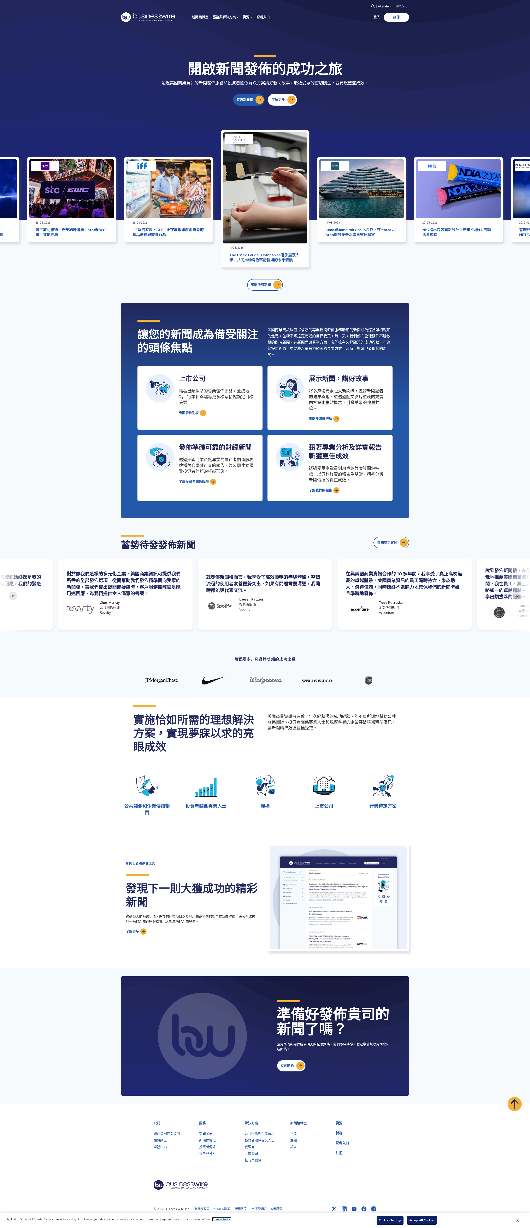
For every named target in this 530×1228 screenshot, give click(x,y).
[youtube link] (354, 1209)
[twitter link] (334, 1209)
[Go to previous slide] (13, 596)
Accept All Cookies (422, 1220)
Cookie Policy (222, 1219)
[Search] (373, 6)
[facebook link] (363, 1208)
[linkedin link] (344, 1208)
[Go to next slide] (517, 596)
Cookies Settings (390, 1220)
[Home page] (148, 17)
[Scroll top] (515, 1104)
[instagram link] (373, 1208)
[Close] (518, 1221)
